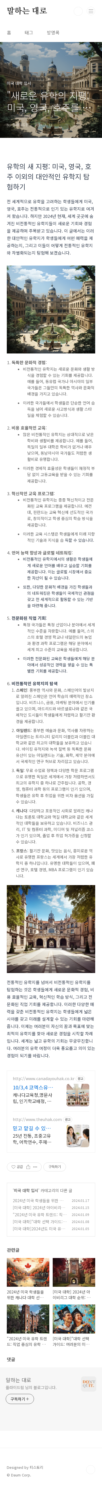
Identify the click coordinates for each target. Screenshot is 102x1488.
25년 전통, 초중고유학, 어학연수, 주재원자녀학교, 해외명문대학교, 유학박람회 (33, 1138)
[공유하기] (28, 1167)
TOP (90, 1469)
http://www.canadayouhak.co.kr (44, 1078)
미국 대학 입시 (26, 1190)
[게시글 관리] (35, 1167)
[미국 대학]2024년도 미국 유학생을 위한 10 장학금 (39, 1231)
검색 (78, 11)
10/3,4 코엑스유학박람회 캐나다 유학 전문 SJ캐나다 (33, 1087)
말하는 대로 (27, 11)
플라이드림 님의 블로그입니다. (31, 1387)
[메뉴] (91, 11)
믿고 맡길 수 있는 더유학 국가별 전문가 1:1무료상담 (33, 1128)
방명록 (53, 32)
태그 (29, 32)
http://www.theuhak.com (37, 1119)
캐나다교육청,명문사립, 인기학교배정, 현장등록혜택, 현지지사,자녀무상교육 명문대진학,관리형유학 (33, 1097)
